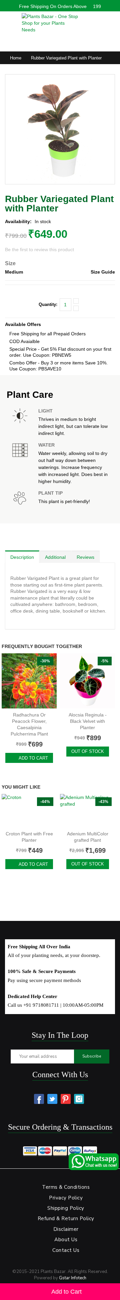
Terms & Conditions (66, 1187)
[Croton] (29, 810)
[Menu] (8, 21)
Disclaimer (66, 1229)
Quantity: (48, 304)
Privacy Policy (66, 1197)
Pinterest (66, 1099)
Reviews (85, 557)
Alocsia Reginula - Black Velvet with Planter (88, 721)
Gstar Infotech (72, 1278)
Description (22, 557)
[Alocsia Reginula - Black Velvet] (87, 680)
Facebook (39, 1099)
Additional (55, 557)
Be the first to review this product (39, 249)
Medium (14, 272)
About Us (65, 1239)
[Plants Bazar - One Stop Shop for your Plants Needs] (50, 23)
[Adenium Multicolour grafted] (87, 810)
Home (15, 57)
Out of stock (87, 751)
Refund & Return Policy (66, 1218)
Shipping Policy (65, 1208)
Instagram (79, 1099)
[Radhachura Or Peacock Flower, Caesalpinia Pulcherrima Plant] (29, 680)
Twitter (52, 1099)
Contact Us (65, 1250)
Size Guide (103, 272)
